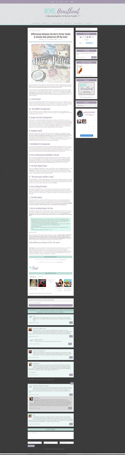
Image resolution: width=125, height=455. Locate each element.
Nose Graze (94, 453)
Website (61, 440)
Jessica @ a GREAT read (39, 328)
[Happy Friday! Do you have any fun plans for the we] (94, 121)
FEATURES (67, 23)
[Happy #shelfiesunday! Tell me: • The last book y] (84, 126)
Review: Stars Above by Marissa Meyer (63, 29)
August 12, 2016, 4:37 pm (34, 357)
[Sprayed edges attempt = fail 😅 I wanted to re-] (84, 131)
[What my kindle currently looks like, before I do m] (94, 131)
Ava (34, 316)
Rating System (56, 23)
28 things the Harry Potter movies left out (47, 262)
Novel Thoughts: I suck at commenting (59, 289)
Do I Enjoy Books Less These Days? (50, 281)
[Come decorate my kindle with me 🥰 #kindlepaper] (89, 131)
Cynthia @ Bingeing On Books (41, 385)
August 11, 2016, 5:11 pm (33, 336)
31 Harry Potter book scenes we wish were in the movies (47, 259)
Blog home (36, 23)
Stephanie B (36, 363)
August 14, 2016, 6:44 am (33, 383)
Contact (72, 2)
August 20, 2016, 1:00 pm (34, 394)
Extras (89, 23)
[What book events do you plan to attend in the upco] (79, 126)
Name (29, 440)
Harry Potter (43, 293)
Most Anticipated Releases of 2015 (33, 289)
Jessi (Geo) (45, 39)
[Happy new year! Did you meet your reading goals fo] (89, 121)
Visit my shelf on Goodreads (86, 75)
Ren (34, 415)
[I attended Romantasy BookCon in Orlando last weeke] (79, 121)
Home (52, 2)
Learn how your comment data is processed (54, 449)
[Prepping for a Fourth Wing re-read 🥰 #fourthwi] (79, 131)
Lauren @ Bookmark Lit (39, 351)
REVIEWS (45, 23)
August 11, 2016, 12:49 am (34, 322)
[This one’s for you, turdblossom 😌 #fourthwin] (94, 126)
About (61, 2)
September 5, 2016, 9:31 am (34, 423)
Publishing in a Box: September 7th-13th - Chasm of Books (41, 379)
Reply (71, 322)
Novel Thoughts (49, 293)
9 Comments (60, 39)
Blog (57, 2)
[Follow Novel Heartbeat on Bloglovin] (89, 43)
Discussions (35, 293)
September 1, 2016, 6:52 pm (35, 408)
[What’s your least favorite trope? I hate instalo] (89, 126)
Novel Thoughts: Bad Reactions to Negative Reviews (68, 289)
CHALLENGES (78, 23)
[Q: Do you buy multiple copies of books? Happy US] (84, 121)
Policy (66, 2)
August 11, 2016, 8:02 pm (35, 343)
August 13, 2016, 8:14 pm (34, 374)
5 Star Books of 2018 (42, 289)
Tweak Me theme (86, 453)
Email (45, 440)
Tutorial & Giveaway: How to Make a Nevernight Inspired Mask (37, 30)
